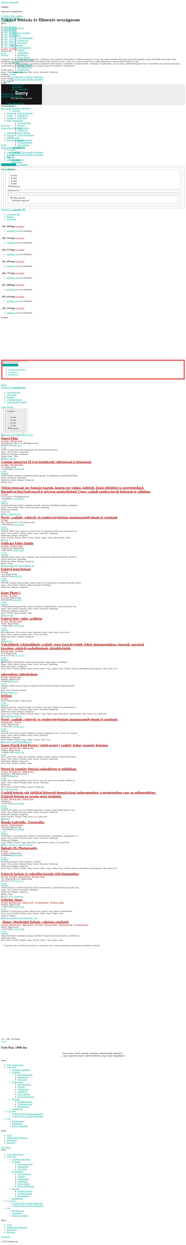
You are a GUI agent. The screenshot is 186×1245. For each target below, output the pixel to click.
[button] (93, 1060)
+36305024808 (18, 469)
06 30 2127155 (18, 655)
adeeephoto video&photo (19, 674)
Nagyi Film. (9, 438)
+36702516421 (18, 727)
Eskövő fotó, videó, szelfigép (21, 618)
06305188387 (17, 600)
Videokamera (23, 52)
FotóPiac (5, 7)
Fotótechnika (17, 45)
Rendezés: (13, 209)
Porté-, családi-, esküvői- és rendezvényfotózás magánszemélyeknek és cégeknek (59, 517)
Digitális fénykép (24, 65)
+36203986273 (18, 499)
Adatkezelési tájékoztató (17, 1138)
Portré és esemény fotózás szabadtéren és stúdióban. (39, 769)
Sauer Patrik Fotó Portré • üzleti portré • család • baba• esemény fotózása (54, 745)
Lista (3, 407)
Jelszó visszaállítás (20, 89)
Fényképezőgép (24, 48)
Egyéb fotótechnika (25, 60)
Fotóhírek (16, 35)
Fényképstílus (23, 70)
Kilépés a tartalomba (10, 2)
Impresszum (12, 1140)
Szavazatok (11, 219)
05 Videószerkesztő (81, 925)
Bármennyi (15, 186)
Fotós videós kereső (15, 28)
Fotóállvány (22, 55)
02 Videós (5, 441)
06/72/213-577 (18, 881)
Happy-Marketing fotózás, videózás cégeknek (35, 922)
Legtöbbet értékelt (14, 400)
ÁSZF (9, 1135)
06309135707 (17, 445)
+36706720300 (18, 804)
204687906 (14, 776)
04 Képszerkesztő (16, 825)
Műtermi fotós (28, 748)
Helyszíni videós (16, 465)
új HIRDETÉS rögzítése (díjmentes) (27, 77)
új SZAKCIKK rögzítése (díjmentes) (28, 79)
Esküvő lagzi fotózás (16, 569)
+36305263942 (18, 525)
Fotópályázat (22, 40)
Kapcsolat (11, 1143)
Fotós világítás (23, 57)
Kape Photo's (11, 592)
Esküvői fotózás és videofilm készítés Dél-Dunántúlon (40, 874)
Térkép (9, 407)
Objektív (21, 50)
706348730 (14, 681)
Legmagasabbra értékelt (17, 402)
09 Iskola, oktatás (57, 903)
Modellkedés (17, 72)
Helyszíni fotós (16, 441)
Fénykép (15, 62)
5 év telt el (19, 226)
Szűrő (4, 385)
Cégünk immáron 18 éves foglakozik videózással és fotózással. (46, 462)
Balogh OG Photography (19, 848)
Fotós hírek (22, 43)
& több (13, 175)
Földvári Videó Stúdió (17, 543)
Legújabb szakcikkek (21, 33)
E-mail (3, 448)
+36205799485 (18, 550)
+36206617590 (18, 752)
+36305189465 (18, 626)
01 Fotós (4, 494)
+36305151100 (18, 907)
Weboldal (4, 473)
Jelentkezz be (12, 231)
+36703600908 (18, 829)
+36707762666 (18, 929)
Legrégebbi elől (13, 214)
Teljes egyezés (19, 198)
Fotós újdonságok (25, 38)
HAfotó (6, 695)
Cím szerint (11, 395)
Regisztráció (17, 87)
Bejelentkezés (18, 84)
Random (10, 217)
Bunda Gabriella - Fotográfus (22, 822)
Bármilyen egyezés (21, 200)
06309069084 (17, 855)
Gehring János (12, 899)
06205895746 (17, 576)
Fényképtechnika (24, 67)
